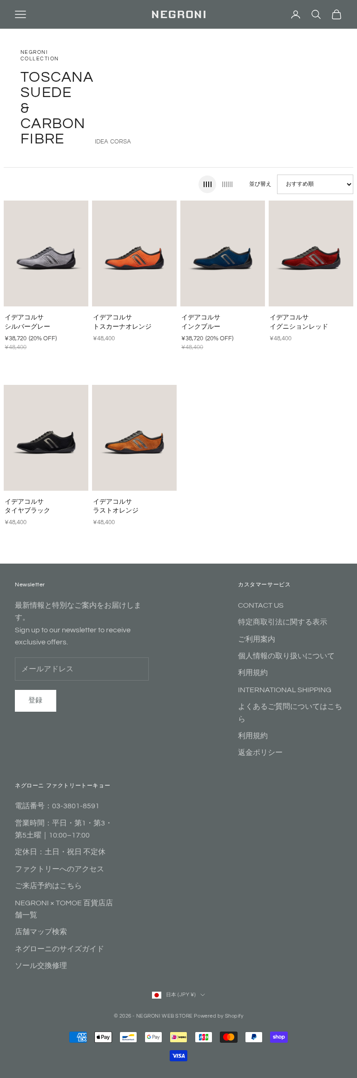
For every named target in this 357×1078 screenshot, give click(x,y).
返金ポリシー (260, 752)
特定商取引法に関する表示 (282, 622)
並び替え (260, 184)
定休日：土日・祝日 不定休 (60, 852)
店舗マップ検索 (41, 931)
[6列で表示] (227, 184)
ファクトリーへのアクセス (59, 869)
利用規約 (253, 672)
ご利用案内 (256, 639)
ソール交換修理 (41, 965)
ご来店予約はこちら (48, 886)
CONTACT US (261, 605)
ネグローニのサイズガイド (59, 949)
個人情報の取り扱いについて (286, 656)
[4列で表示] (207, 184)
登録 (35, 700)
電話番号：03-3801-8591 (57, 806)
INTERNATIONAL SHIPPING (284, 690)
